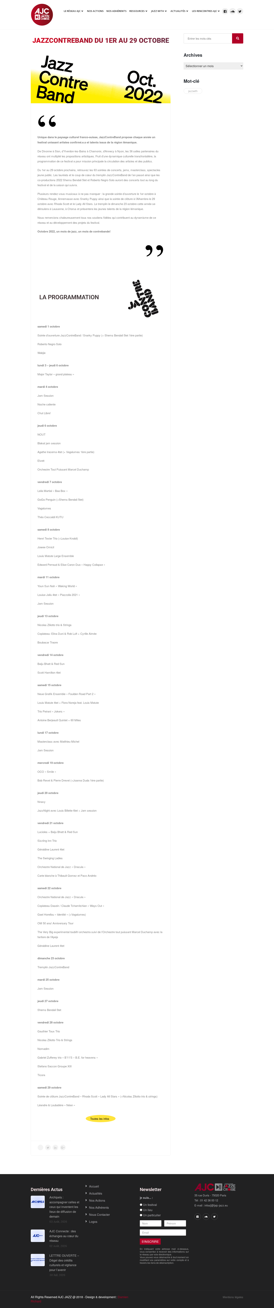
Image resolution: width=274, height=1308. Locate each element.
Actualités (178, 11)
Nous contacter (99, 1214)
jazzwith (193, 91)
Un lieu (147, 1210)
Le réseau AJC (72, 11)
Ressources (137, 11)
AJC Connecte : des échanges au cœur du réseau (63, 1236)
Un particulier (151, 1215)
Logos (93, 1221)
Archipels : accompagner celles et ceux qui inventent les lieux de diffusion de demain (64, 1206)
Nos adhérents (116, 11)
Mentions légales (233, 1297)
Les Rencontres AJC (204, 11)
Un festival (149, 1205)
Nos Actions (95, 11)
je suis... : (146, 1198)
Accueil (94, 1186)
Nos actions (97, 1200)
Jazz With (157, 11)
